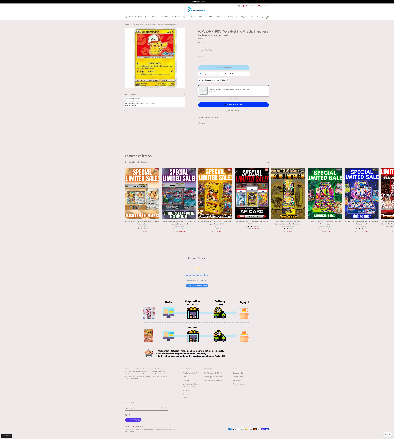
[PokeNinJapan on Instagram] (239, 6)
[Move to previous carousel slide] (262, 143)
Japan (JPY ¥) (264, 6)
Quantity (201, 56)
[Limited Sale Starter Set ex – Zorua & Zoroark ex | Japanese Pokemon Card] (179, 193)
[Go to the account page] (263, 17)
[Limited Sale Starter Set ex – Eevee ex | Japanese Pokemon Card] (142, 193)
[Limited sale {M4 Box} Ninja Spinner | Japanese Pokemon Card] (362, 193)
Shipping (201, 117)
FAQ (184, 377)
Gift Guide (186, 390)
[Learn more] (227, 80)
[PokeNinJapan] (197, 10)
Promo (200, 38)
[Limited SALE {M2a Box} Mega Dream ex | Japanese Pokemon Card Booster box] (288, 193)
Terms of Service (239, 384)
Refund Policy (238, 377)
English (253, 6)
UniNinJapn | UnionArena (213, 377)
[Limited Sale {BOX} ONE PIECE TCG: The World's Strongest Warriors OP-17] (215, 193)
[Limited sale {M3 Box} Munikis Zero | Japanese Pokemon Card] (325, 193)
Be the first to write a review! (197, 286)
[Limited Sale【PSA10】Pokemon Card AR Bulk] (252, 193)
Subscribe (164, 408)
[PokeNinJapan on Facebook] (236, 6)
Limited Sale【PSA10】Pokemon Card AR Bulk (252, 221)
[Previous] (182, 1)
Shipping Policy (238, 373)
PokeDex (186, 380)
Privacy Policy (237, 380)
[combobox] (245, 6)
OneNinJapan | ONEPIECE (213, 373)
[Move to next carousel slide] (267, 142)
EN (246, 6)
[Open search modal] (126, 17)
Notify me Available (235, 105)
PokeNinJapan (140, 429)
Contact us (186, 394)
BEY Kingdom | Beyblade (213, 380)
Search (185, 398)
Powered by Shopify (130, 431)
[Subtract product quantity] (200, 61)
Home (127, 25)
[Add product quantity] (206, 61)
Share (203, 123)
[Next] (212, 1)
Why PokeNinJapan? (190, 373)
